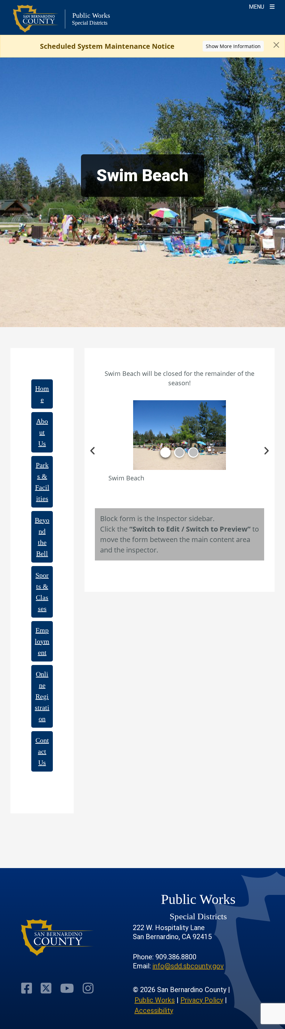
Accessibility (154, 1010)
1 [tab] (165, 452)
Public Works (155, 1000)
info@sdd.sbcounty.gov (188, 966)
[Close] (276, 45)
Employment (42, 641)
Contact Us (42, 751)
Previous (93, 449)
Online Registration (42, 696)
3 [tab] (193, 452)
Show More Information (233, 46)
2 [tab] (179, 452)
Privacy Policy (201, 1000)
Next (265, 449)
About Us (42, 432)
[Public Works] (57, 937)
